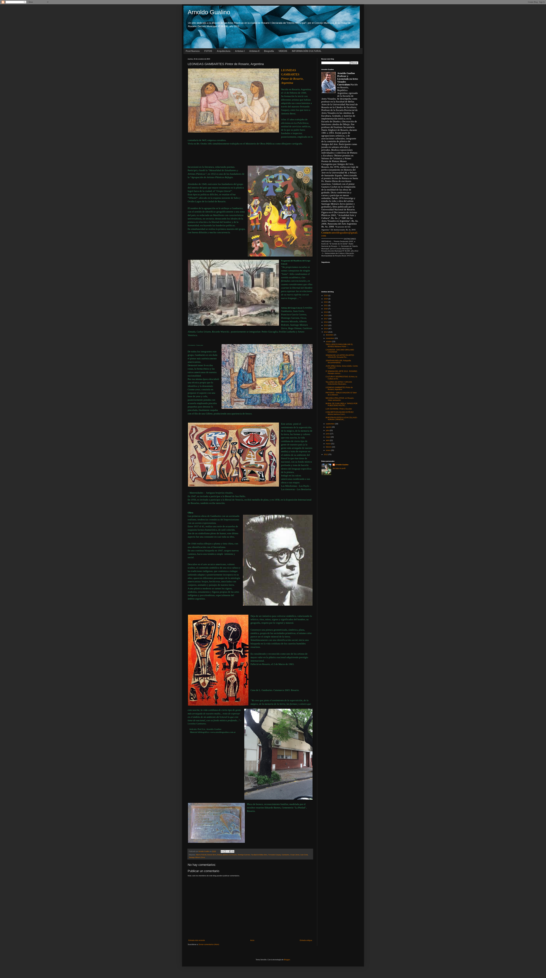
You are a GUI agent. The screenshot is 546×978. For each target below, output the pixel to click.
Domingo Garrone (244, 855)
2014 (326, 329)
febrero (329, 447)
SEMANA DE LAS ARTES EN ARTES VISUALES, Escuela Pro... (340, 356)
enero (328, 450)
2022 (326, 302)
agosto (329, 427)
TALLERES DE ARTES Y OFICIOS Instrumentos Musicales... (339, 383)
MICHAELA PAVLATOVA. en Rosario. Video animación (340, 399)
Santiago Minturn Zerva (197, 857)
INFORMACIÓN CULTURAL (306, 51)
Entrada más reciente (196, 940)
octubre (329, 342)
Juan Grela (304, 855)
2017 (326, 319)
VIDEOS (283, 51)
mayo (328, 437)
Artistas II (254, 51)
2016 (326, 322)
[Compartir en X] (227, 851)
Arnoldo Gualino (209, 12)
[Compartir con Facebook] (230, 851)
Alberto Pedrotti (201, 855)
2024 (326, 299)
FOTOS (208, 51)
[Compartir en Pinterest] (232, 851)
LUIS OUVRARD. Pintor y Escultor (339, 409)
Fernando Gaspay (274, 855)
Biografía (269, 51)
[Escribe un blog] (224, 851)
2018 (326, 315)
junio (328, 434)
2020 (326, 309)
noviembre (330, 338)
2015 (326, 325)
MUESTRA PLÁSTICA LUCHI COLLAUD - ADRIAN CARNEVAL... (342, 419)
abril (328, 440)
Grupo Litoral (294, 855)
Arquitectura (223, 51)
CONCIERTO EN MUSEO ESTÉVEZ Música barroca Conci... (339, 413)
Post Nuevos (193, 51)
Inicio (252, 940)
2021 (326, 305)
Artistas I (240, 51)
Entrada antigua (306, 940)
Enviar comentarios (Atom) (209, 944)
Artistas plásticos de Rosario (227, 855)
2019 (326, 312)
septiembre (330, 424)
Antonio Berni (211, 855)
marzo (328, 444)
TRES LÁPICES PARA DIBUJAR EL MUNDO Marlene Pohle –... (339, 345)
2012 (326, 454)
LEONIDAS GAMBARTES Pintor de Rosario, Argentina (339, 388)
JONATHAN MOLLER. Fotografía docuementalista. (338, 362)
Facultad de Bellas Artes (259, 855)
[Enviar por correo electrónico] (222, 851)
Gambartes (285, 855)
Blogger (287, 960)
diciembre (330, 335)
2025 (326, 296)
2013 (326, 332)
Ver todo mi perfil (339, 468)
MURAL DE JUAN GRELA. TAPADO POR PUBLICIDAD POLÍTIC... (341, 404)
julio (328, 430)
